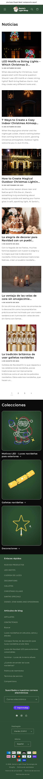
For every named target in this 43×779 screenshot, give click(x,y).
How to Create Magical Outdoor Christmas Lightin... (21, 180)
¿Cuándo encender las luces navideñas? (16, 664)
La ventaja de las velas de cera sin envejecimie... (19, 297)
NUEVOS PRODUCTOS (14, 565)
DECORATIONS (10, 581)
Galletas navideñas (12, 502)
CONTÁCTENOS (11, 622)
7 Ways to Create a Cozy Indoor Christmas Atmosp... (20, 121)
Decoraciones (9, 548)
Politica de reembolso (14, 671)
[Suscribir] (36, 699)
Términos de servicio (13, 676)
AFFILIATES (9, 617)
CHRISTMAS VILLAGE (13, 591)
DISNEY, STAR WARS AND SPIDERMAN (21, 602)
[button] (5, 9)
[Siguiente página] (31, 393)
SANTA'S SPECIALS (12, 596)
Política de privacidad (13, 771)
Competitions (10, 681)
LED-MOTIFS (9, 570)
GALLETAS (8, 586)
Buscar (7, 627)
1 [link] (11, 393)
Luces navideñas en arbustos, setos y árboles (21, 634)
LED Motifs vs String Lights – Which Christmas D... (21, 63)
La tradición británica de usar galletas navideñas (18, 356)
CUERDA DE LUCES (13, 575)
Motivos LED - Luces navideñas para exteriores (19, 455)
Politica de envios (22, 774)
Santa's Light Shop (19, 764)
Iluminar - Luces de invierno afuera (19, 657)
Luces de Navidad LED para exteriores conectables (21, 650)
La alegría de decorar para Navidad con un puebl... (19, 239)
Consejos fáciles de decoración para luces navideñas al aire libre (20, 642)
